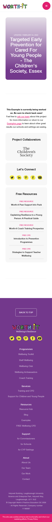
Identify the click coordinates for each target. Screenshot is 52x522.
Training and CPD (26, 391)
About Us (26, 462)
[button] (46, 6)
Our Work (26, 473)
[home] (14, 6)
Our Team (26, 468)
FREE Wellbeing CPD (26, 426)
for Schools (26, 444)
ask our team (23, 116)
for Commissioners (26, 438)
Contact (26, 479)
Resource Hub (26, 409)
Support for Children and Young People (26, 396)
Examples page (14, 123)
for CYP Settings (26, 449)
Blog (26, 414)
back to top (26, 312)
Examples (26, 420)
